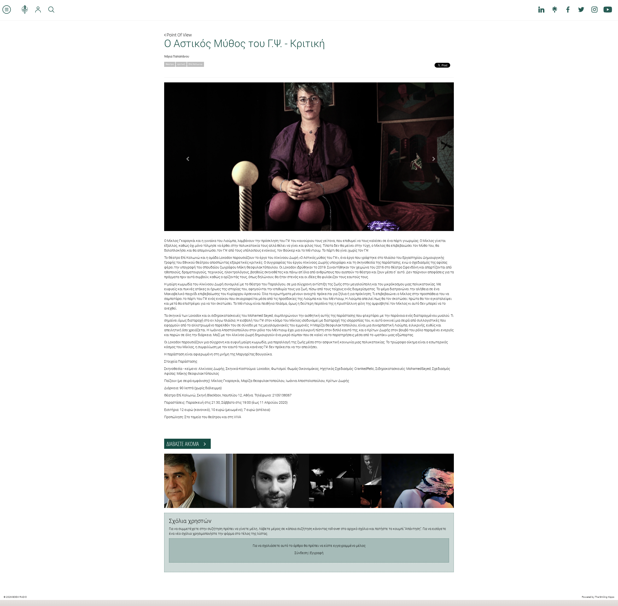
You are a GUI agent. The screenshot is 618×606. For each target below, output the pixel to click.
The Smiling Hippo (604, 597)
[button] (186, 156)
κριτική (181, 64)
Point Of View (179, 35)
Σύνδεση (301, 552)
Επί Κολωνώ (196, 64)
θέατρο (170, 64)
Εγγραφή (316, 552)
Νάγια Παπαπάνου (176, 56)
